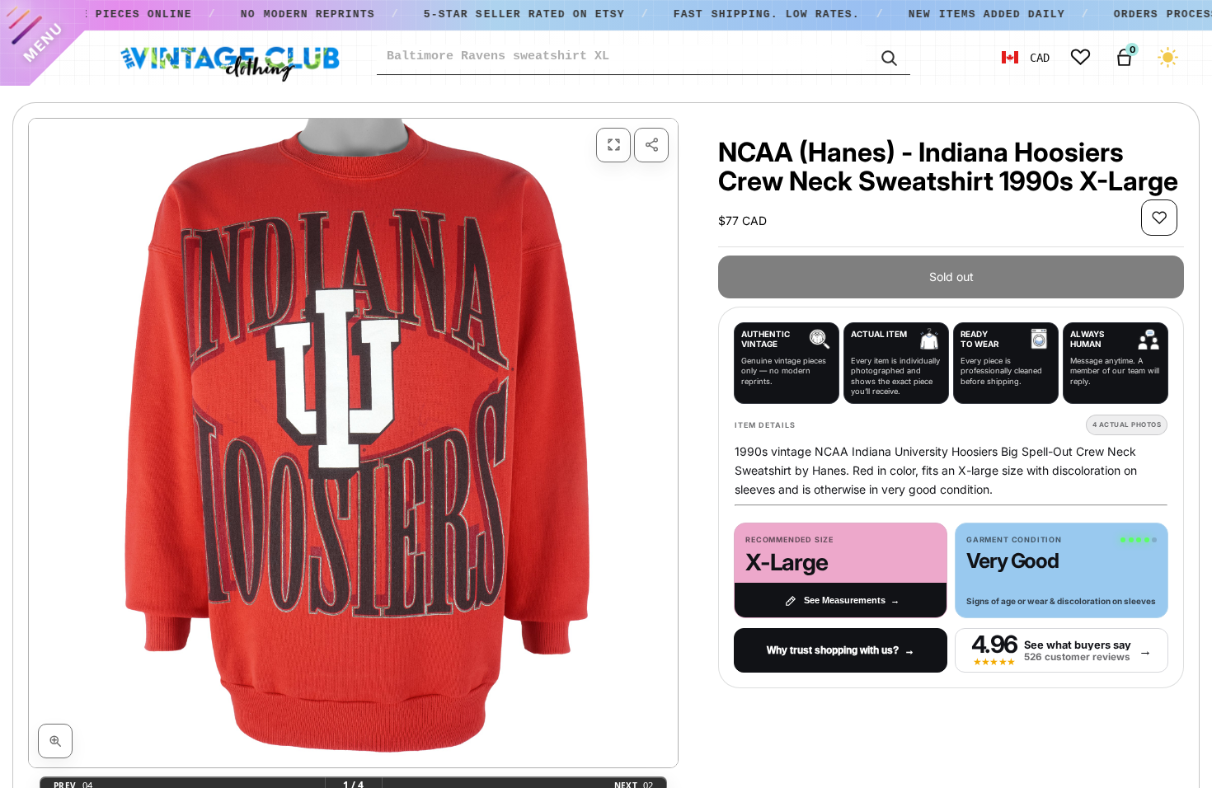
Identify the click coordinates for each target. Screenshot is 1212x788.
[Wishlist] (1080, 57)
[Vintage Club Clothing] (229, 57)
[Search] (888, 57)
